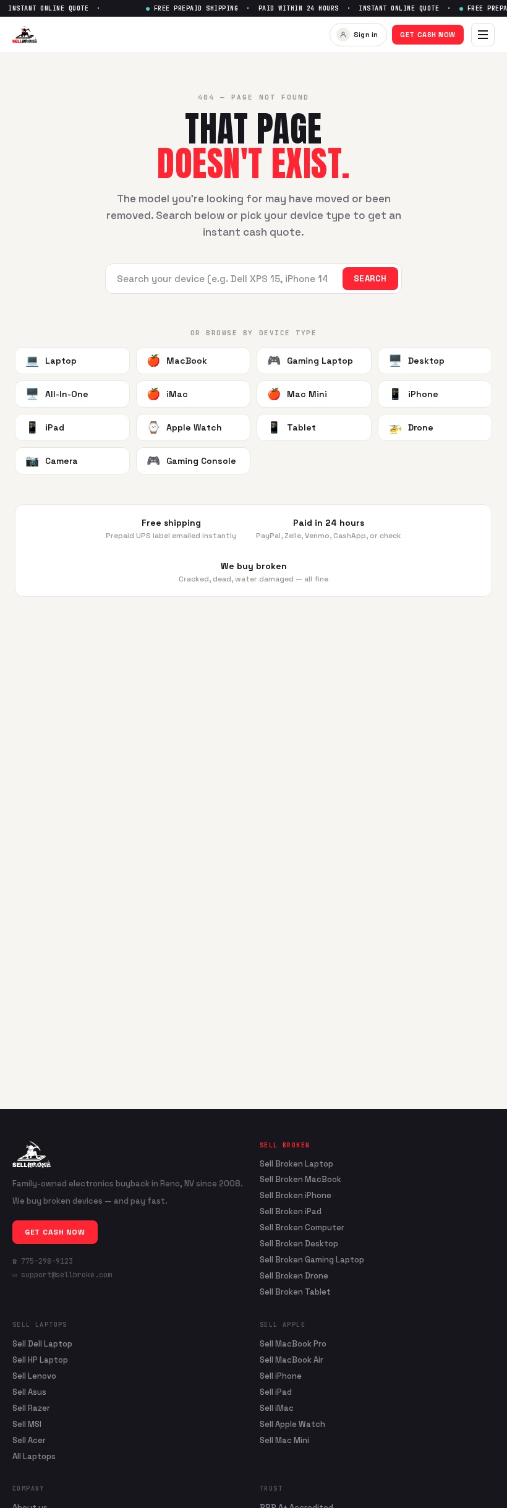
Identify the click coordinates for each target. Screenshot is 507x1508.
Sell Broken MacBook (300, 1180)
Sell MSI (26, 1424)
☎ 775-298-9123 (42, 1261)
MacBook (177, 360)
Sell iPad (276, 1392)
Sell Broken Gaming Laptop (312, 1260)
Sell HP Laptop (40, 1360)
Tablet (291, 427)
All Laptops (34, 1456)
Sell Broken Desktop (299, 1244)
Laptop (51, 360)
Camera (51, 460)
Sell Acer (29, 1440)
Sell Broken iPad (291, 1212)
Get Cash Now (428, 34)
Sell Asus (29, 1392)
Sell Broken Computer (302, 1228)
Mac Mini (297, 394)
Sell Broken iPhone (295, 1196)
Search (370, 278)
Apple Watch (184, 427)
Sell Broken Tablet (295, 1292)
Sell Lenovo (34, 1376)
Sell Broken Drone (294, 1276)
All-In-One (56, 394)
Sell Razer (31, 1408)
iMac (167, 394)
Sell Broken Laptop (296, 1164)
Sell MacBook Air (291, 1360)
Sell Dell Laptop (42, 1344)
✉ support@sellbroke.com (62, 1275)
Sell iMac (277, 1408)
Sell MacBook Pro (293, 1344)
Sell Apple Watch (292, 1424)
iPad (44, 427)
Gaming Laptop (310, 360)
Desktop (416, 360)
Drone (410, 427)
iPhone (413, 394)
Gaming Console (191, 460)
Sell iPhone (281, 1376)
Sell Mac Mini (284, 1440)
